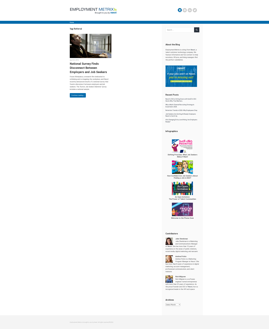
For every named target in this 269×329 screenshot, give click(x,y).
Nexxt (193, 50)
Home (72, 22)
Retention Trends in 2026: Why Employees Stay (181, 110)
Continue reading (77, 95)
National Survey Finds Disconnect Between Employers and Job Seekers (88, 68)
